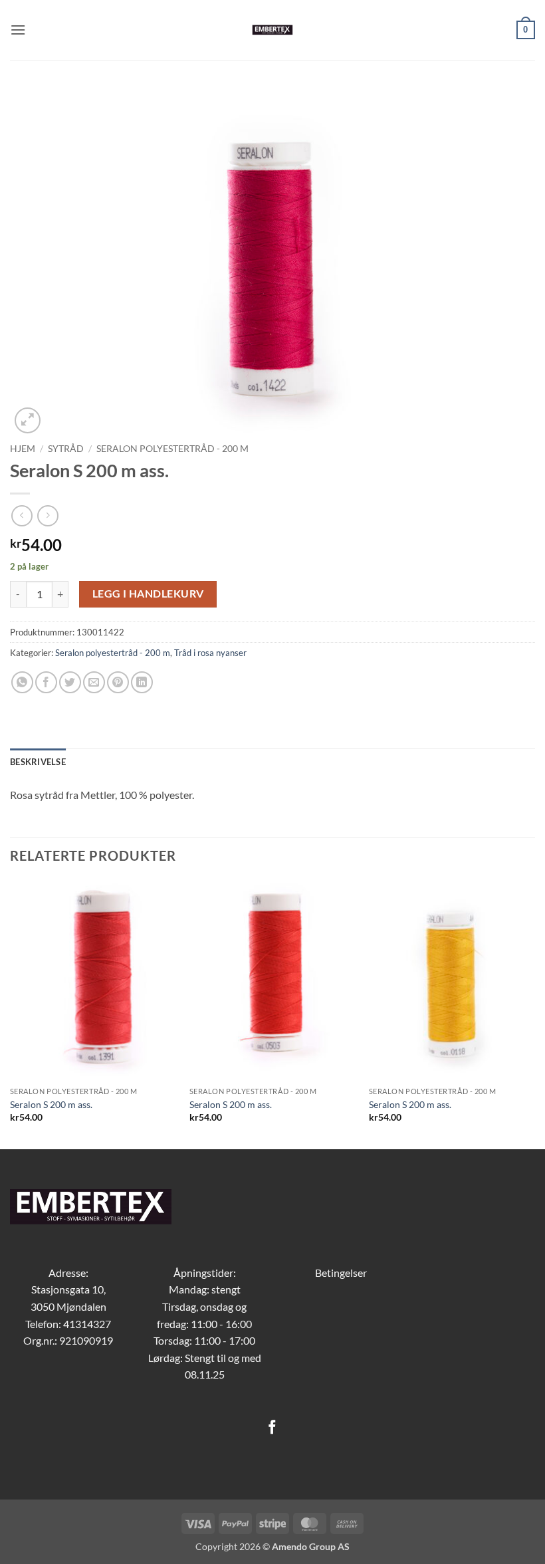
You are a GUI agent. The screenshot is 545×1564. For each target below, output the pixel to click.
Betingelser (341, 1272)
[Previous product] (47, 515)
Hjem (22, 448)
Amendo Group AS (311, 1546)
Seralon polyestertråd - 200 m (172, 448)
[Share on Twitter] (70, 682)
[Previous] (11, 1013)
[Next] (534, 1013)
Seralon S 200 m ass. (51, 1104)
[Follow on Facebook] (272, 1428)
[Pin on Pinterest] (118, 682)
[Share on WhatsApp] (22, 682)
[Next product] (21, 515)
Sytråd (66, 448)
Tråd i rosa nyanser (210, 652)
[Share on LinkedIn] (142, 682)
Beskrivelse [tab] (38, 761)
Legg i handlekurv (148, 594)
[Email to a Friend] (94, 682)
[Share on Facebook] (46, 682)
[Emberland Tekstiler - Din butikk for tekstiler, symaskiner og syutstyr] (272, 30)
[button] (18, 29)
